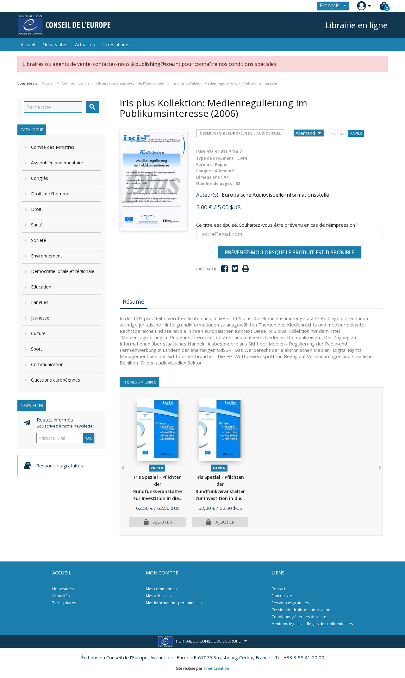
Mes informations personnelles (174, 602)
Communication (47, 364)
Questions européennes (55, 380)
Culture (38, 333)
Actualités (85, 44)
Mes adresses (158, 596)
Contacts (279, 589)
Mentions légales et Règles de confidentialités (312, 623)
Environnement (46, 256)
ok (89, 438)
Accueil (28, 44)
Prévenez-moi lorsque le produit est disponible (289, 252)
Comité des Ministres (52, 147)
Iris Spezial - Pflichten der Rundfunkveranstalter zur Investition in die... (158, 491)
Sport (36, 349)
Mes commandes (161, 589)
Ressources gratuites (290, 602)
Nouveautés (54, 44)
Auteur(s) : (208, 195)
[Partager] (224, 269)
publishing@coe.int (157, 63)
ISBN (200, 152)
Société (38, 240)
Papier (356, 133)
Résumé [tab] (133, 301)
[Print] (245, 269)
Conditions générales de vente (298, 616)
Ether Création (216, 668)
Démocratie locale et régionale (62, 271)
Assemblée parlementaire (57, 163)
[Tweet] (235, 269)
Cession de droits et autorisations (301, 609)
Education (41, 287)
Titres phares (116, 44)
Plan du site (281, 596)
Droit (36, 209)
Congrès (39, 178)
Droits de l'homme (50, 194)
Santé (37, 225)
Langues (39, 302)
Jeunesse (40, 318)
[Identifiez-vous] (361, 5)
